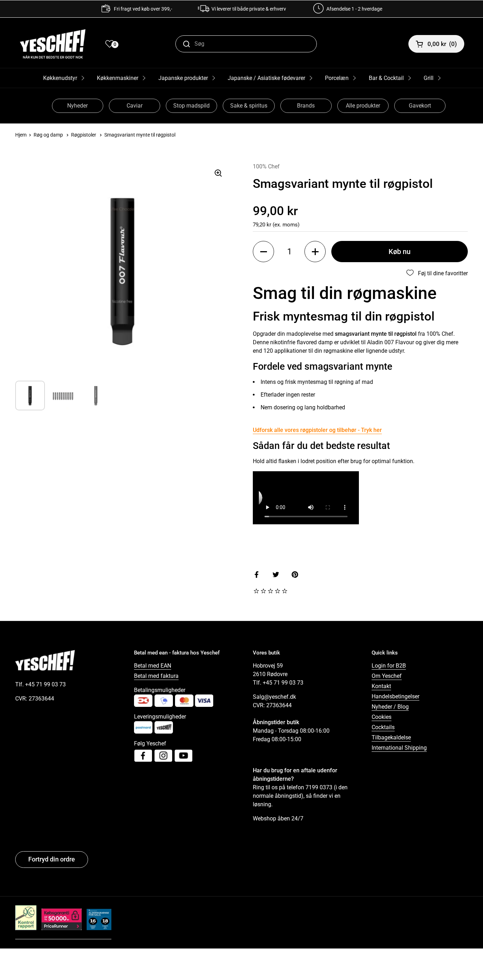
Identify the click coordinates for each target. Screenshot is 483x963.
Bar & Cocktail (386, 78)
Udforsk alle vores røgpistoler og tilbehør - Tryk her (317, 430)
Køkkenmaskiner (117, 78)
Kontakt (381, 686)
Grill (428, 78)
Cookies (381, 717)
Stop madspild (191, 105)
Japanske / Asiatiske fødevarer (266, 78)
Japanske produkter (183, 78)
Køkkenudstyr (60, 78)
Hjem (21, 135)
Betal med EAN (152, 665)
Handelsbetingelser (395, 696)
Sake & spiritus (248, 105)
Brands (306, 105)
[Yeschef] (52, 44)
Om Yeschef (387, 676)
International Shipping (399, 747)
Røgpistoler (83, 135)
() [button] (442, 43)
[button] (263, 251)
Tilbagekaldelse (391, 737)
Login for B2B (389, 665)
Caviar (134, 105)
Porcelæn (337, 78)
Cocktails (383, 727)
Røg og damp (48, 135)
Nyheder (77, 105)
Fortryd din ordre (51, 859)
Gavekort (420, 105)
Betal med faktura (156, 676)
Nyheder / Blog (390, 706)
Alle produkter (363, 105)
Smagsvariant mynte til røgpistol (139, 135)
